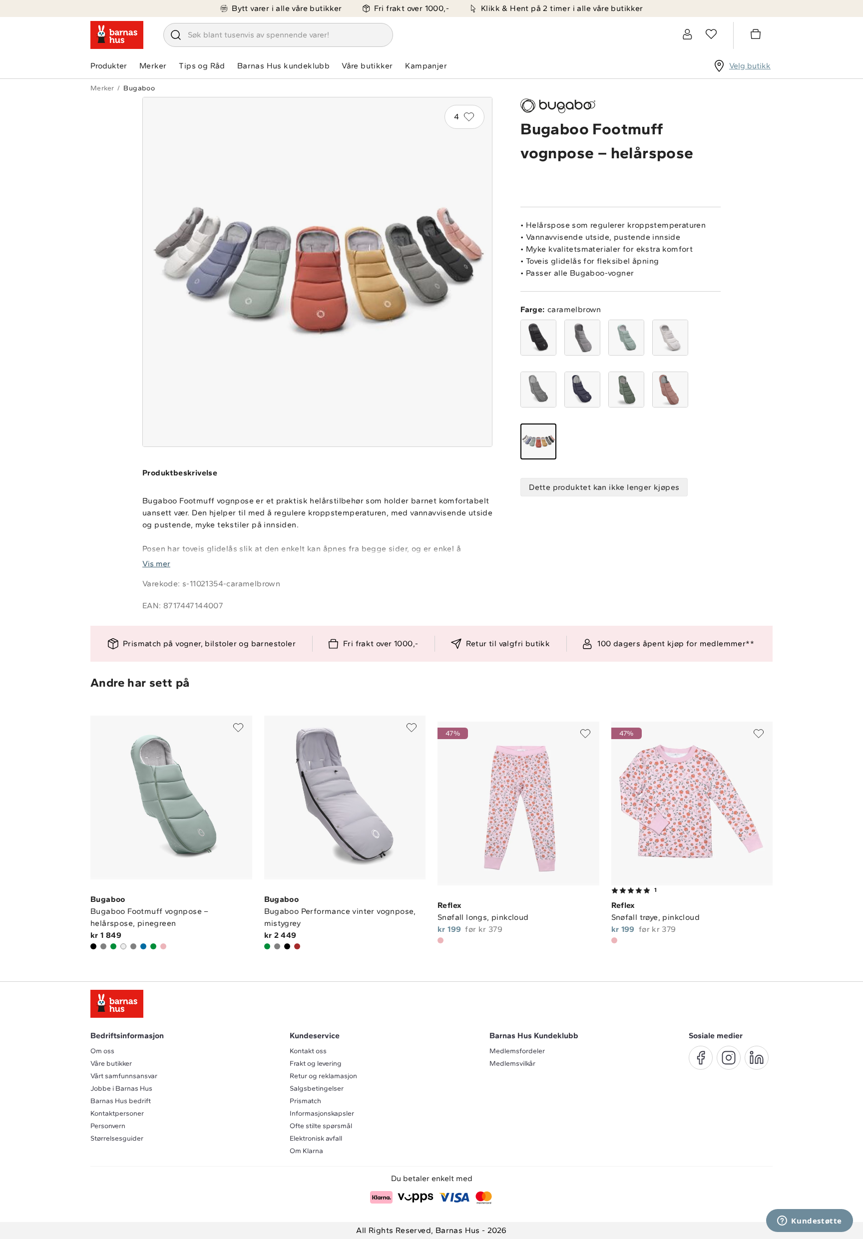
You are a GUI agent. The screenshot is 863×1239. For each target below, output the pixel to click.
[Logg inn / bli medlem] (687, 34)
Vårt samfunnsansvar (123, 1076)
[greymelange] (582, 338)
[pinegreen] (626, 338)
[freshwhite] (670, 338)
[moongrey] (538, 390)
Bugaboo (139, 88)
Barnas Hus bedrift (120, 1101)
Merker (152, 65)
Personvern (107, 1126)
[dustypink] (670, 390)
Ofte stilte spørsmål (321, 1126)
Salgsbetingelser (317, 1088)
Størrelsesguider (116, 1138)
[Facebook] (701, 1058)
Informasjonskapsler (322, 1113)
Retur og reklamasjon (323, 1076)
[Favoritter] (711, 34)
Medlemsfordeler (517, 1051)
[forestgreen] (626, 390)
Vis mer (156, 563)
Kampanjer (426, 65)
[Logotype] (116, 35)
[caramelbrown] (538, 441)
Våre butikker (367, 65)
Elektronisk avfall (316, 1138)
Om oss (102, 1051)
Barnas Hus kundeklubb (283, 65)
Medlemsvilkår (512, 1063)
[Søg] (176, 35)
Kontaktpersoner (117, 1113)
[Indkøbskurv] (757, 35)
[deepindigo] (582, 390)
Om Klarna (306, 1151)
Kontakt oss (308, 1051)
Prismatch (305, 1101)
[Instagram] (729, 1058)
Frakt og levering (316, 1063)
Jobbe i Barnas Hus (121, 1088)
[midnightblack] (538, 338)
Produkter (108, 65)
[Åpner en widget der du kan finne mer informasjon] (809, 1221)
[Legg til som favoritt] (238, 728)
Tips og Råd (202, 65)
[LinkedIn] (757, 1058)
